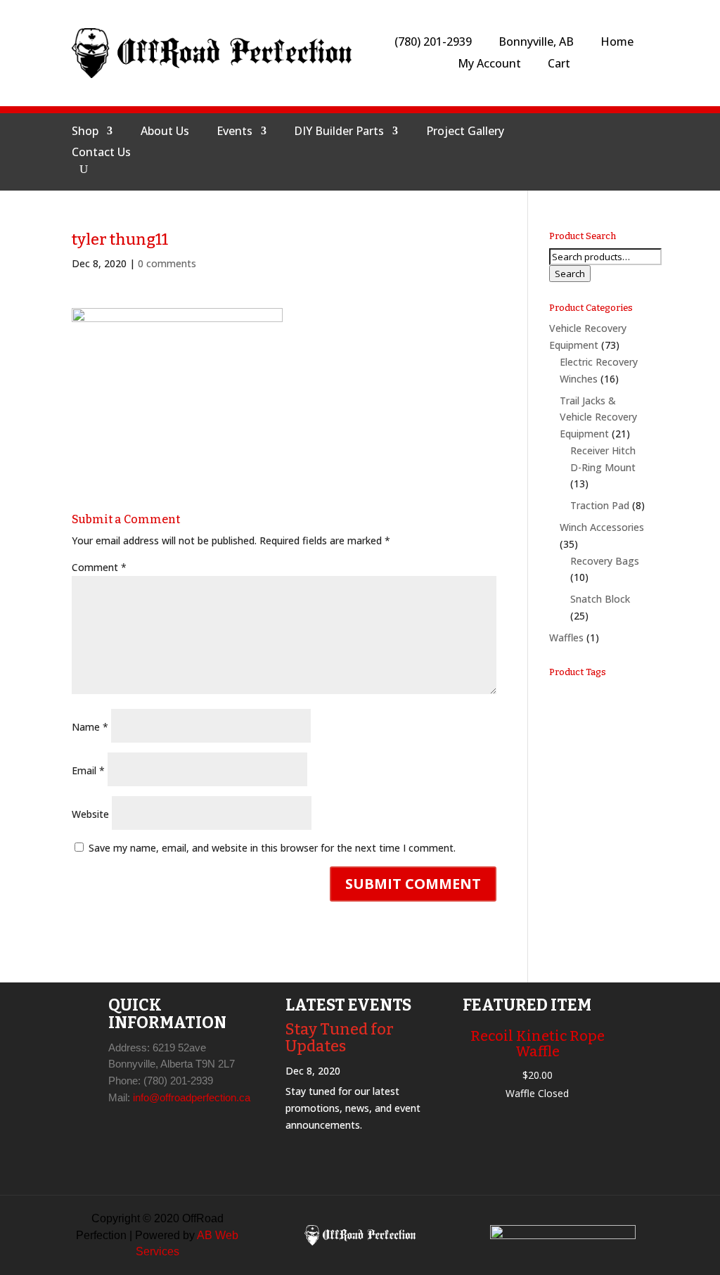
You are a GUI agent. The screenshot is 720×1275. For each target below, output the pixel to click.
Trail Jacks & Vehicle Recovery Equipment (598, 417)
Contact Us (101, 153)
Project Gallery (465, 132)
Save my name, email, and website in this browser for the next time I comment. (272, 847)
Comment (99, 567)
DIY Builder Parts (339, 132)
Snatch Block (600, 599)
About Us (165, 132)
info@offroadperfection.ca (191, 1097)
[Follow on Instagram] (576, 148)
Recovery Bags (604, 561)
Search (570, 273)
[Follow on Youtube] (610, 148)
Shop (85, 132)
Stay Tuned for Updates (339, 1038)
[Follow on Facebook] (542, 148)
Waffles (566, 637)
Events (234, 132)
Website (90, 814)
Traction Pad (599, 505)
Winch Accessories (602, 527)
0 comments (167, 263)
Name (90, 726)
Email (88, 770)
